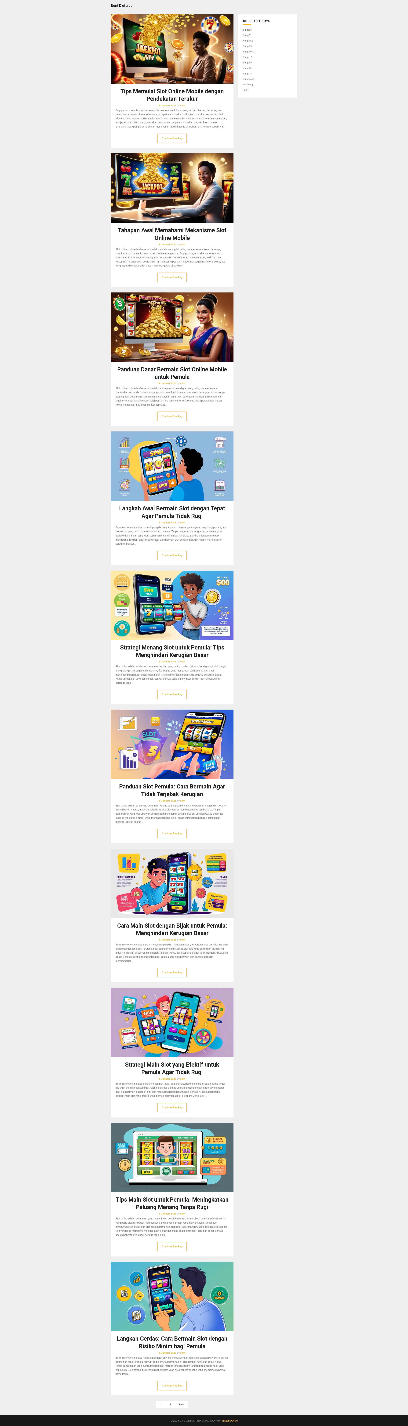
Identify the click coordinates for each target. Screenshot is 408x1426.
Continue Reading (172, 138)
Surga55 (247, 68)
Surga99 (247, 62)
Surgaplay (248, 40)
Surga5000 (248, 51)
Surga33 (247, 46)
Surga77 (247, 57)
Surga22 (247, 73)
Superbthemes (229, 1420)
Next (181, 1404)
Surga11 (247, 35)
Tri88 (245, 90)
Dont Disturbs (121, 6)
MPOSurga (248, 84)
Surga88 (247, 30)
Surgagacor (249, 79)
